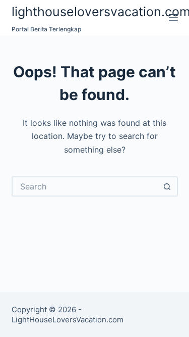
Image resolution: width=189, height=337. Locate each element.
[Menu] (173, 17)
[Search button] (168, 186)
